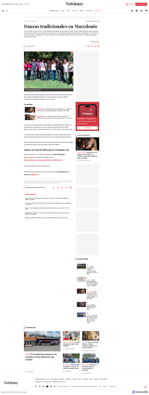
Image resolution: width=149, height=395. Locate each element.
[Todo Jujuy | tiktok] (55, 386)
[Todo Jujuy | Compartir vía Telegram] (95, 46)
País (68, 11)
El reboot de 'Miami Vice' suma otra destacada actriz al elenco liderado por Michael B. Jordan (47, 213)
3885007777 (35, 175)
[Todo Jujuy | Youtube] (47, 386)
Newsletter (98, 11)
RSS (100, 386)
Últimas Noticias (54, 11)
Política (74, 11)
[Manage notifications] (145, 387)
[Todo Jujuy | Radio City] (136, 11)
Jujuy (63, 11)
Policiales (89, 11)
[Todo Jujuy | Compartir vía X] (89, 46)
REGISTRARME (142, 4)
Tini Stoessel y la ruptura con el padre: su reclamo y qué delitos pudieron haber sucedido (47, 198)
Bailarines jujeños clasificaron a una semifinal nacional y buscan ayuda (46, 218)
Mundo (82, 11)
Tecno (91, 379)
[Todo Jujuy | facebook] (36, 386)
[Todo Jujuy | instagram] (40, 386)
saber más (87, 128)
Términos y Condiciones (63, 386)
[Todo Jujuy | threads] (51, 386)
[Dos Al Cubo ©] (140, 393)
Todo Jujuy (27, 21)
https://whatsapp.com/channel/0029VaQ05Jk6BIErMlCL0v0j (43, 160)
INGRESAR (130, 4)
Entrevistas (103, 379)
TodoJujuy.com (31, 157)
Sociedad (85, 379)
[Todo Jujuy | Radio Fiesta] (146, 11)
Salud (80, 379)
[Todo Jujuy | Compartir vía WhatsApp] (92, 46)
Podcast (96, 379)
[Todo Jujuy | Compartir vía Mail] (98, 46)
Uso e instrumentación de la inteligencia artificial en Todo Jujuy (83, 386)
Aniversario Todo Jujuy (59, 382)
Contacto (105, 386)
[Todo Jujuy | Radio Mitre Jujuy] (141, 11)
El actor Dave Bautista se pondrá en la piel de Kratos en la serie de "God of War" (47, 208)
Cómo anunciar (112, 386)
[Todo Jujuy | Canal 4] (132, 11)
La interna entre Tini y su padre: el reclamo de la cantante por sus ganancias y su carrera (48, 203)
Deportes (61, 379)
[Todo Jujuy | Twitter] (43, 386)
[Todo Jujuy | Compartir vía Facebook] (86, 46)
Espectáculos (34, 21)
